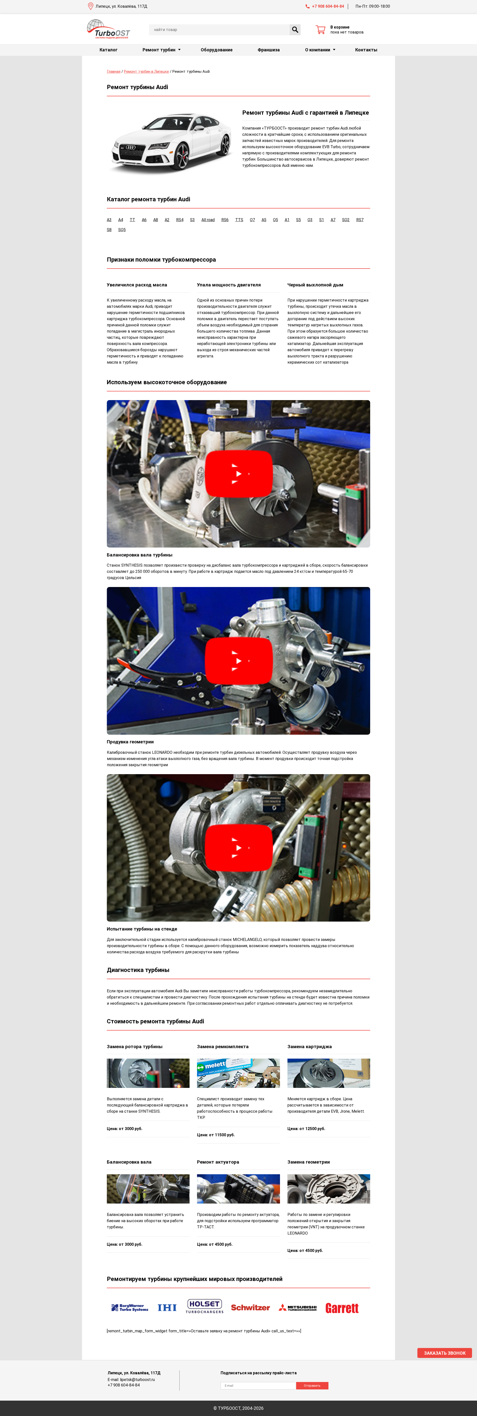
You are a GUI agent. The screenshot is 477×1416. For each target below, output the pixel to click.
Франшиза (269, 49)
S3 (192, 219)
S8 (109, 229)
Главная (113, 71)
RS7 (359, 219)
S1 (321, 219)
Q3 (310, 219)
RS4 (179, 219)
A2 (167, 219)
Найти (295, 29)
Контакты (366, 49)
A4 (120, 219)
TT (132, 219)
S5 (298, 219)
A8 (155, 219)
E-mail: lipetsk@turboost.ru (131, 1379)
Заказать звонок (445, 1353)
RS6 (225, 219)
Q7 (252, 219)
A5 (264, 219)
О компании (317, 49)
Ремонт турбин (159, 49)
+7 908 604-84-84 (328, 6)
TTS (239, 219)
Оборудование (217, 49)
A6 (144, 219)
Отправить (312, 1385)
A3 (109, 219)
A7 (333, 219)
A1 (287, 219)
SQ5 (122, 229)
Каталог (109, 49)
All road (208, 219)
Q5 (275, 219)
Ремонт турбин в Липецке (146, 71)
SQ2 (346, 219)
